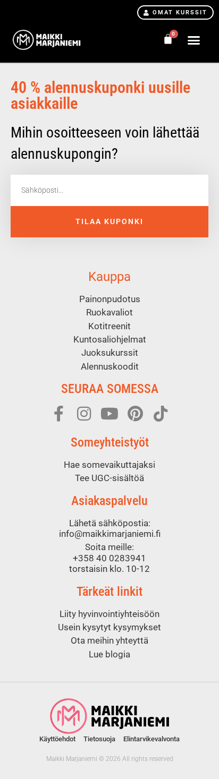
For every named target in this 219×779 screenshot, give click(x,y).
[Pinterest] (135, 414)
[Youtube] (109, 414)
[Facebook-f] (58, 414)
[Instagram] (84, 414)
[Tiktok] (161, 414)
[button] (193, 40)
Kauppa (109, 276)
